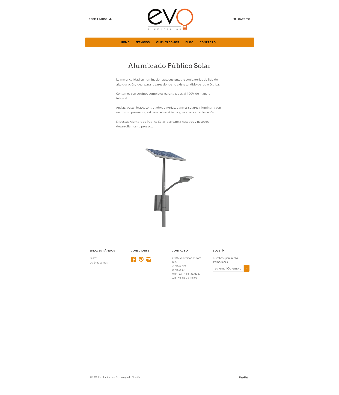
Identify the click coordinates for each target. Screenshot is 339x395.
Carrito (244, 19)
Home (125, 42)
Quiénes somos (167, 42)
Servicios (142, 42)
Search (93, 258)
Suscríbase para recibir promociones (225, 260)
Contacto (208, 42)
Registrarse (98, 19)
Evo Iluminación (106, 377)
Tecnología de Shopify (128, 377)
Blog (189, 42)
